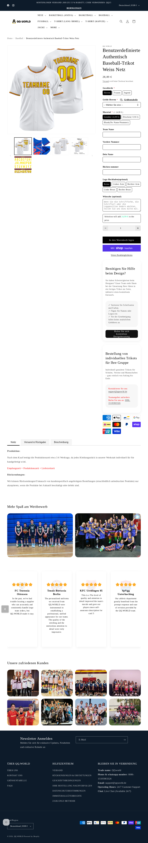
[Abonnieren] (124, 739)
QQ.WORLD (18, 836)
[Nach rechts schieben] (92, 155)
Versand (106, 81)
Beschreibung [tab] (61, 442)
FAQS (10, 786)
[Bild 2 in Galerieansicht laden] (41, 146)
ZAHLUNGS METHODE (63, 801)
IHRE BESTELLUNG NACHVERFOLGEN (72, 786)
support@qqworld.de (117, 391)
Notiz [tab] (13, 442)
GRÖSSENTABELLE (17, 780)
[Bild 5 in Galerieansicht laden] (23, 165)
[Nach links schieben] (10, 155)
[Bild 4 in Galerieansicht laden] (79, 146)
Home (9, 38)
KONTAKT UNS (15, 775)
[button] (41, 15)
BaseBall (19, 38)
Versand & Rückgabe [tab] (35, 442)
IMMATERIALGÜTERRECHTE (67, 796)
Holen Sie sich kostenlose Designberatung (121, 334)
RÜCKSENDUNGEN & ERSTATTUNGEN (71, 775)
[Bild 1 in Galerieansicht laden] (23, 146)
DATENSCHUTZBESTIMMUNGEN (68, 791)
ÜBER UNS (12, 770)
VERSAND (57, 770)
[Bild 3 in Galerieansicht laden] (60, 146)
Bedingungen (74, 8)
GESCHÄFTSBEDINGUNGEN (66, 780)
